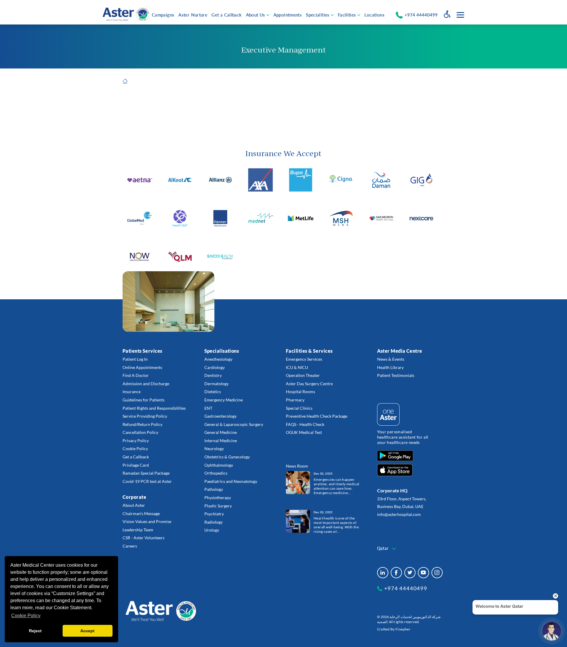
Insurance (132, 391)
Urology (211, 529)
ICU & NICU (297, 367)
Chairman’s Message (141, 513)
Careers (130, 545)
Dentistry (213, 375)
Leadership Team (138, 529)
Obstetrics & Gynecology (227, 456)
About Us (255, 14)
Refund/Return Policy (142, 424)
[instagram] (437, 572)
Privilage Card (136, 465)
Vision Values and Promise (147, 521)
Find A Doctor (136, 375)
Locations (374, 14)
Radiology (213, 522)
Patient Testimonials (395, 375)
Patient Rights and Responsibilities (154, 408)
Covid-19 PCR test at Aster (147, 481)
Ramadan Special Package (146, 473)
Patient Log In (135, 359)
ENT (208, 408)
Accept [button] (87, 630)
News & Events (390, 359)
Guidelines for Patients (143, 399)
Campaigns (163, 14)
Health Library (390, 367)
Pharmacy (295, 399)
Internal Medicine (220, 440)
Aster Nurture (192, 14)
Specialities (318, 14)
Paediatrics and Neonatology (230, 481)
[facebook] (396, 572)
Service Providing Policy (145, 416)
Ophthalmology (218, 465)
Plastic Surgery (218, 505)
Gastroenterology (220, 416)
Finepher (402, 629)
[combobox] (387, 549)
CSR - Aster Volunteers (143, 537)
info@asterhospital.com (399, 514)
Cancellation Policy (140, 432)
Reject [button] (35, 630)
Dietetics (212, 391)
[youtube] (423, 572)
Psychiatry (214, 513)
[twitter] (410, 572)
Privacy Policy (136, 440)
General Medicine (220, 432)
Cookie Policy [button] (25, 615)
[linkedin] (382, 572)
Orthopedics (215, 473)
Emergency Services (304, 359)
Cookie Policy (135, 448)
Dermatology (216, 383)
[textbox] (387, 548)
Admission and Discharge (146, 383)
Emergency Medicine (223, 399)
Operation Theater (303, 375)
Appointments (287, 14)
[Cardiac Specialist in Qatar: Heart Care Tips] (298, 521)
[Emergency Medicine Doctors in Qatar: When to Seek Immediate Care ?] (298, 482)
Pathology (213, 489)
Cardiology (214, 367)
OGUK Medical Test (304, 432)
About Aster (134, 505)
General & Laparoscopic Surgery (233, 424)
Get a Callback (226, 14)
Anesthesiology (218, 359)
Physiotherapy (217, 497)
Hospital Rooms (300, 391)
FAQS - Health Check (305, 424)
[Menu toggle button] (460, 15)
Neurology (214, 448)
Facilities (347, 14)
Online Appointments (142, 367)
